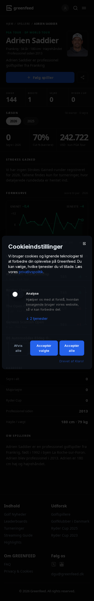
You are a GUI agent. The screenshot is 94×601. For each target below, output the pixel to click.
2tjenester (37, 318)
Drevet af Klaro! (71, 361)
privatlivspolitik (31, 272)
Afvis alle (18, 348)
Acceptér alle (71, 348)
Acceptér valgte (44, 348)
